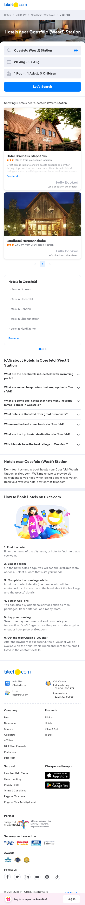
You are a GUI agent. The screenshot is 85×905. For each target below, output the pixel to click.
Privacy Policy (11, 785)
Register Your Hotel (15, 796)
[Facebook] (7, 877)
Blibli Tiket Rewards (15, 746)
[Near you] (76, 50)
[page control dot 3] (45, 349)
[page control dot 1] (40, 349)
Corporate (9, 734)
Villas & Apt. (52, 729)
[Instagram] (47, 877)
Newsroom (10, 723)
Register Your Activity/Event (20, 802)
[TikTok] (57, 877)
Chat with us (19, 685)
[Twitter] (17, 877)
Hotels (48, 723)
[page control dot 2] (43, 349)
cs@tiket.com (20, 694)
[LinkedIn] (27, 877)
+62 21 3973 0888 (63, 696)
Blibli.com (9, 757)
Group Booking (12, 779)
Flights (49, 717)
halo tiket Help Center (16, 773)
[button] (42, 376)
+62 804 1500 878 (63, 688)
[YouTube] (37, 877)
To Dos (49, 734)
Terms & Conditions (15, 790)
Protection (10, 752)
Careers (8, 729)
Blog (6, 717)
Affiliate (8, 740)
